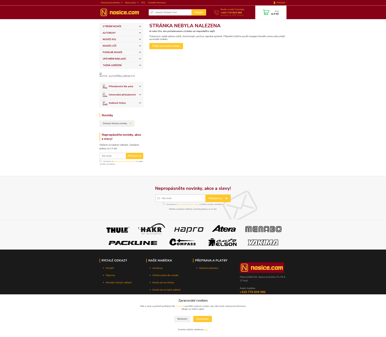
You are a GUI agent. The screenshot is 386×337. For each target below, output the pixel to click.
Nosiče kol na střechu (163, 282)
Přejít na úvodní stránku (166, 46)
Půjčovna (110, 275)
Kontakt (110, 268)
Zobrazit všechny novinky (115, 123)
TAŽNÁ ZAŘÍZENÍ (112, 65)
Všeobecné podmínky (110, 2)
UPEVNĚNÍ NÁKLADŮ (114, 58)
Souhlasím (202, 319)
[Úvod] (123, 12)
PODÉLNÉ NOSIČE (112, 52)
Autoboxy (157, 268)
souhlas (179, 306)
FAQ (143, 2)
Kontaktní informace (157, 2)
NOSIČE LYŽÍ (109, 45)
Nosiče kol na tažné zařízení (166, 289)
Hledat (199, 12)
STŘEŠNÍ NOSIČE (112, 26)
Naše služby (130, 2)
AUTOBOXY (109, 32)
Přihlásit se (134, 156)
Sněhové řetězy (117, 102)
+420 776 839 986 (231, 12)
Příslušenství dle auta (121, 86)
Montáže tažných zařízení (118, 282)
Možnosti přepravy (208, 268)
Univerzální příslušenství (122, 94)
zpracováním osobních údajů (124, 161)
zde (206, 329)
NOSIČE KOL (109, 39)
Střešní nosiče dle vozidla (165, 275)
